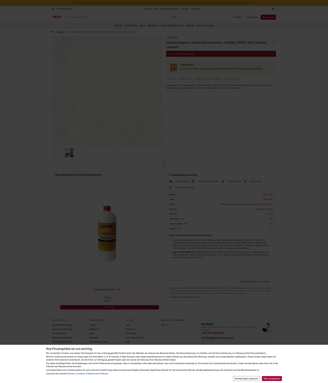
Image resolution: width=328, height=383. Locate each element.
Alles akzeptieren (272, 378)
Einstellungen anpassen (246, 378)
